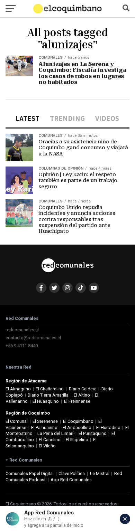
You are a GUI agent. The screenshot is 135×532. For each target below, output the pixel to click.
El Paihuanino (44, 427)
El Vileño (47, 445)
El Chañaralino (50, 388)
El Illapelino (77, 439)
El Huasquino (46, 401)
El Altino (82, 395)
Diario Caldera (83, 388)
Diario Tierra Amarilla (48, 395)
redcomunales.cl (22, 329)
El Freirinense (77, 401)
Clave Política (71, 473)
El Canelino (50, 439)
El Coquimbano (78, 421)
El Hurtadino (108, 427)
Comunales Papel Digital (30, 473)
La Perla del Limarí (55, 433)
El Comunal (17, 421)
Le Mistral (99, 473)
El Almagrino (18, 388)
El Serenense (45, 421)
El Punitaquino (93, 433)
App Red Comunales (71, 479)
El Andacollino (77, 427)
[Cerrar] (125, 519)
